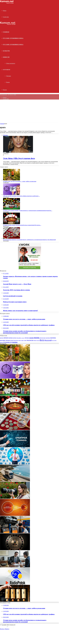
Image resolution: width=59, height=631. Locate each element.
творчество (30, 340)
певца (19, 340)
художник (6, 342)
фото (42, 340)
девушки (27, 337)
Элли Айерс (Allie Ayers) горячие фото (19, 158)
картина (48, 337)
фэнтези (1, 342)
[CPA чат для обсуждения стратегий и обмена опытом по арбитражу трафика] (11, 194)
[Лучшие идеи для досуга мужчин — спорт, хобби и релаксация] (11, 180)
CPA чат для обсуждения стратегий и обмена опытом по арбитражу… (21, 196)
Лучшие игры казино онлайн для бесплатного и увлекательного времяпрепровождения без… (27, 210)
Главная (2, 123)
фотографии (54, 340)
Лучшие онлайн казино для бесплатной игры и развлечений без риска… (22, 225)
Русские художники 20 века (13, 44)
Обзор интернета (10, 63)
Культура (6, 50)
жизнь (36, 337)
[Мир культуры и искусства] (7, 3)
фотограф (48, 340)
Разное (8, 82)
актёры (14, 337)
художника (13, 342)
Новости (6, 57)
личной (12, 340)
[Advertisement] (29, 111)
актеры (11, 338)
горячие (22, 337)
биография (19, 337)
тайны (25, 340)
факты (35, 340)
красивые (2, 340)
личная (8, 340)
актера (1, 337)
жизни (31, 338)
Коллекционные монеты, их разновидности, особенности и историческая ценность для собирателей (29, 239)
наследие (16, 340)
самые (22, 340)
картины (53, 338)
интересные (43, 337)
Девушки (8, 76)
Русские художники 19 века (13, 38)
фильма (38, 340)
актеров (6, 338)
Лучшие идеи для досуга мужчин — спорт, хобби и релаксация (19, 181)
